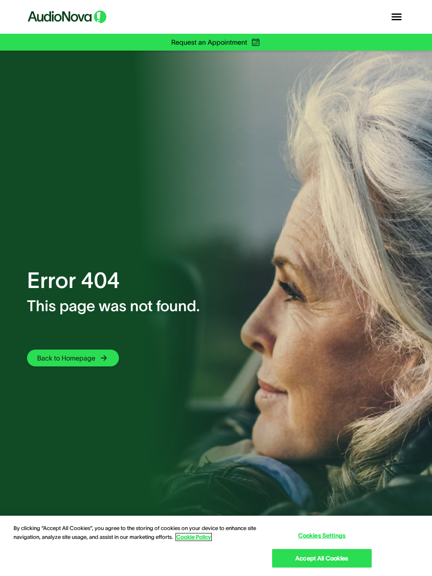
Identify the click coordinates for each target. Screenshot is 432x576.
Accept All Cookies (321, 558)
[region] (216, 546)
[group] (73, 358)
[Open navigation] (396, 16)
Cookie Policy (193, 537)
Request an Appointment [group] (209, 42)
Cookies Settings (322, 535)
